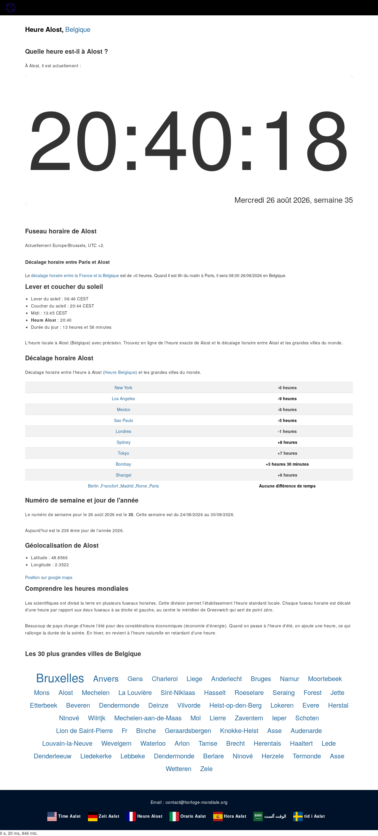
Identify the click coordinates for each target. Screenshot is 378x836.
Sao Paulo (123, 420)
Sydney (124, 442)
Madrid (126, 486)
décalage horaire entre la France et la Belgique (75, 275)
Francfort (109, 486)
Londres (123, 431)
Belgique (77, 29)
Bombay (123, 464)
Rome (141, 486)
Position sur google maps (48, 577)
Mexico (123, 409)
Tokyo (123, 453)
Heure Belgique (120, 372)
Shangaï (123, 475)
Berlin (93, 486)
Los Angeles (123, 398)
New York (123, 387)
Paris (154, 486)
